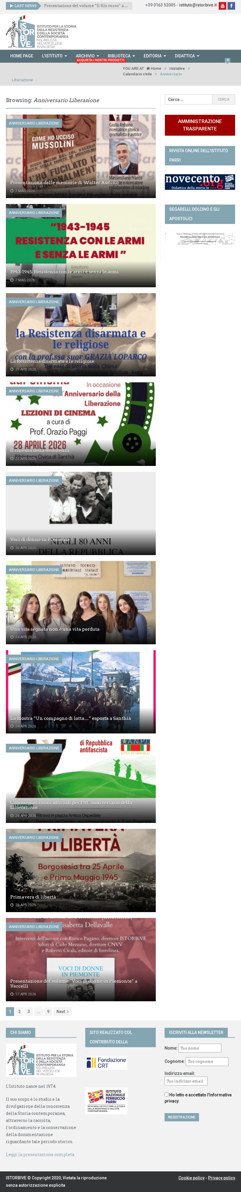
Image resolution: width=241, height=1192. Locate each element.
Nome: (171, 1048)
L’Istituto (52, 56)
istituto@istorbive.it (198, 5)
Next (60, 1011)
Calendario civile (137, 74)
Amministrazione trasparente (200, 125)
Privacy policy (221, 1178)
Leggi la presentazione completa (40, 1154)
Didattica (185, 56)
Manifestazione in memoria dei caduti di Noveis (86, 6)
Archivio (85, 56)
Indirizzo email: (180, 1073)
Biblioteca (119, 56)
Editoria (153, 56)
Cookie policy (191, 1178)
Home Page (21, 56)
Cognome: (175, 1061)
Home (155, 68)
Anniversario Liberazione (34, 123)
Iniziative (177, 68)
